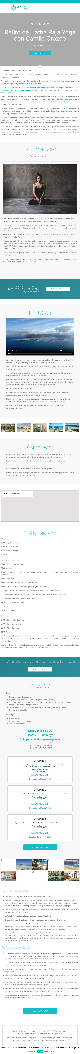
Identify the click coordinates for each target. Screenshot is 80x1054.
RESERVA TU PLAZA (40, 53)
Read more (48, 1051)
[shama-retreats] (19, 8)
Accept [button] (40, 1051)
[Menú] (68, 8)
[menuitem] (68, 8)
